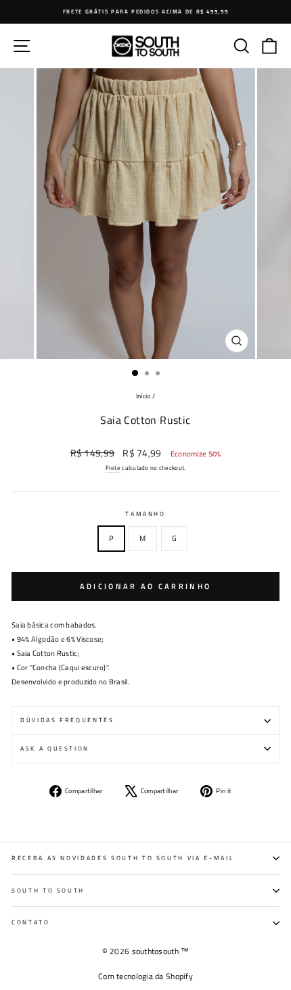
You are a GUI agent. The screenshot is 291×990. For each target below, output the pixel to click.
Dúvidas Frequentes (67, 719)
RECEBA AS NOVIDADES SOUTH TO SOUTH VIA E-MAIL (122, 857)
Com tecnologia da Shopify (145, 976)
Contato (31, 922)
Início (143, 395)
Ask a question (54, 748)
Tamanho (145, 513)
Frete (113, 468)
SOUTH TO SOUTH (48, 890)
